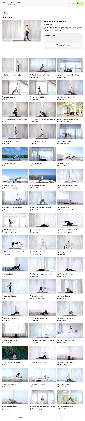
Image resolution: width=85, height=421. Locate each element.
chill (9, 77)
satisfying (67, 121)
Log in (72, 3)
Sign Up (79, 3)
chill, (37, 165)
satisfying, (67, 210)
